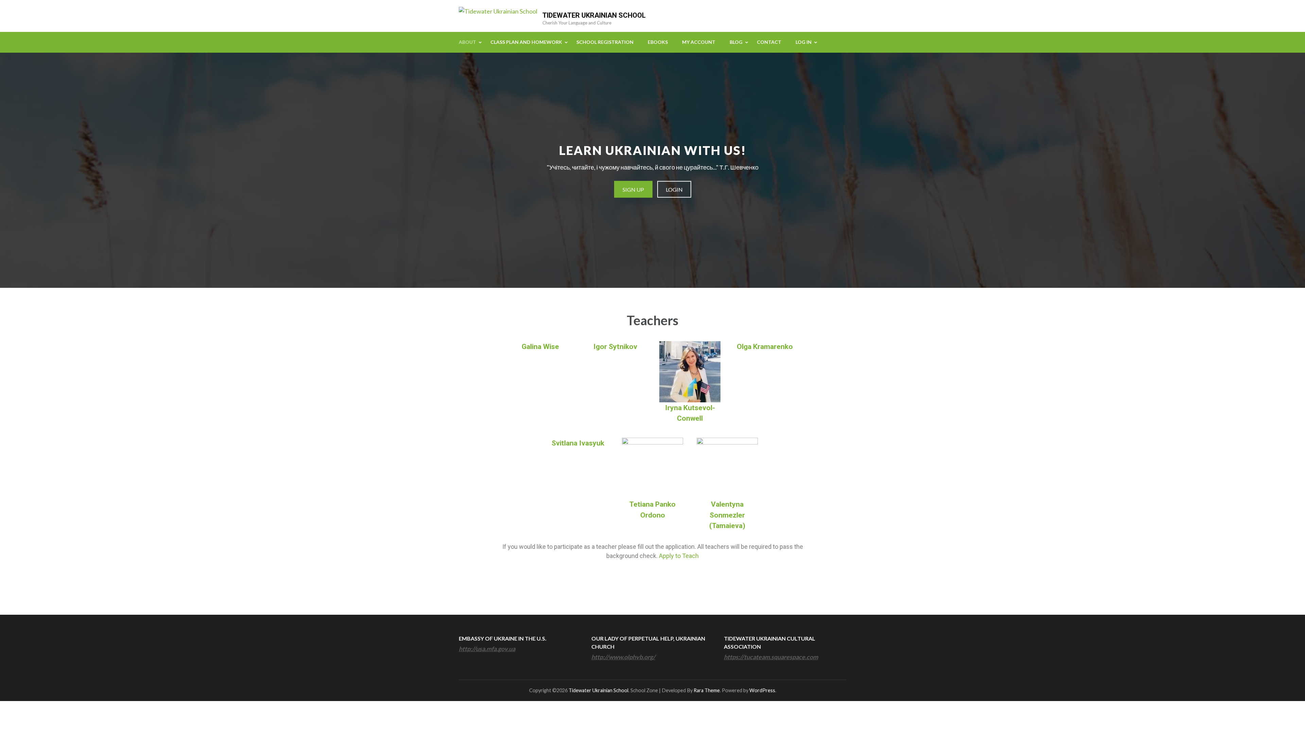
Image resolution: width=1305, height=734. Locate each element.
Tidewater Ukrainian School (594, 15)
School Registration (604, 42)
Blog (736, 42)
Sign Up (633, 189)
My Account (698, 42)
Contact (769, 42)
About (467, 42)
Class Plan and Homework (526, 42)
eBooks (658, 42)
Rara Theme (707, 690)
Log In (804, 42)
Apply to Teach (679, 555)
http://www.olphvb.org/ (623, 657)
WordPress (762, 690)
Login (674, 189)
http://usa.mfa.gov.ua (487, 648)
